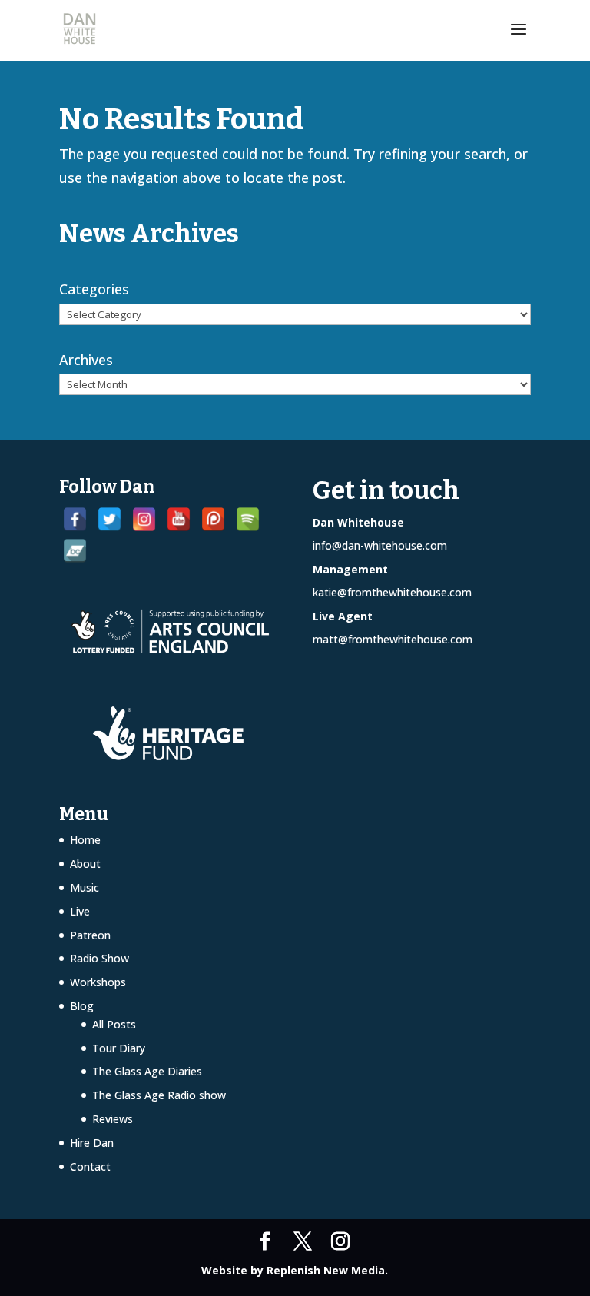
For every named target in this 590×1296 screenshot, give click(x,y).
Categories (94, 289)
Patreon (90, 935)
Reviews (112, 1119)
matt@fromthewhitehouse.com (392, 639)
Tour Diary (118, 1048)
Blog (82, 1006)
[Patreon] (213, 519)
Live (80, 911)
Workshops (98, 982)
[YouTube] (179, 519)
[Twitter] (109, 519)
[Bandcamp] (75, 551)
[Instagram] (144, 519)
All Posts (114, 1024)
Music (84, 887)
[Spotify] (248, 519)
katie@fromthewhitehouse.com (392, 592)
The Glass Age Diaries (147, 1071)
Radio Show (99, 958)
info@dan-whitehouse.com (380, 545)
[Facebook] (75, 519)
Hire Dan (92, 1142)
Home (85, 839)
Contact (90, 1166)
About (85, 863)
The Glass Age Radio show (159, 1095)
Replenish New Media (326, 1270)
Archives (86, 360)
